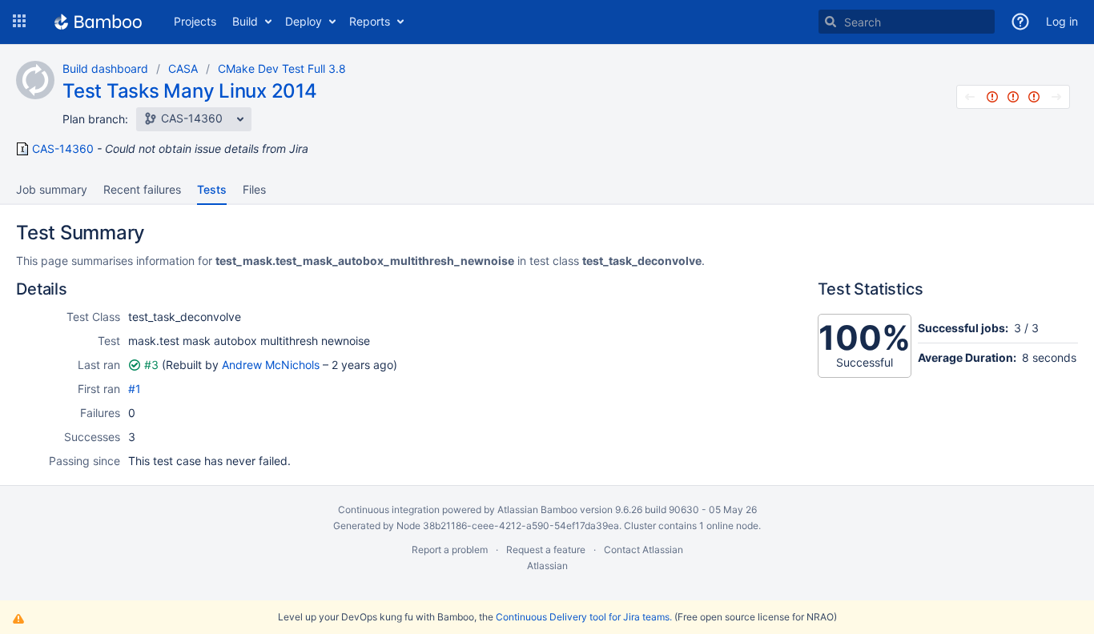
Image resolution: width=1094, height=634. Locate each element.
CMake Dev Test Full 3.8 (282, 68)
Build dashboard (105, 68)
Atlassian (547, 566)
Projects (195, 21)
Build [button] (245, 21)
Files (254, 189)
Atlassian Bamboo (537, 510)
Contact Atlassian (643, 550)
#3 (151, 364)
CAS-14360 (63, 148)
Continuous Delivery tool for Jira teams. (584, 617)
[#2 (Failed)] (1013, 96)
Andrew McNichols (271, 364)
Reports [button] (369, 21)
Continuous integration (389, 510)
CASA (183, 68)
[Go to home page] (98, 22)
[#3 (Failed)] (1034, 96)
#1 (134, 388)
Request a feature (545, 550)
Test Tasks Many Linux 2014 (189, 90)
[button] (19, 22)
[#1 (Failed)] (992, 96)
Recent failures (142, 189)
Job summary (51, 189)
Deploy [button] (303, 21)
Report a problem (450, 550)
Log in (1062, 21)
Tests (212, 189)
